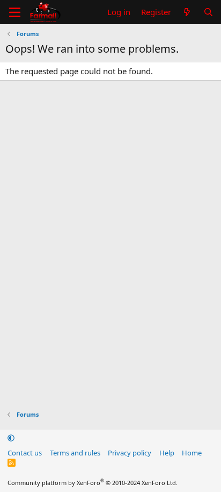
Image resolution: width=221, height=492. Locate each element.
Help (166, 453)
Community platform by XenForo (93, 483)
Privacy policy (129, 453)
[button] (11, 438)
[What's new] (186, 12)
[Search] (208, 12)
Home (192, 453)
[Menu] (14, 12)
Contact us (25, 453)
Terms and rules (75, 453)
